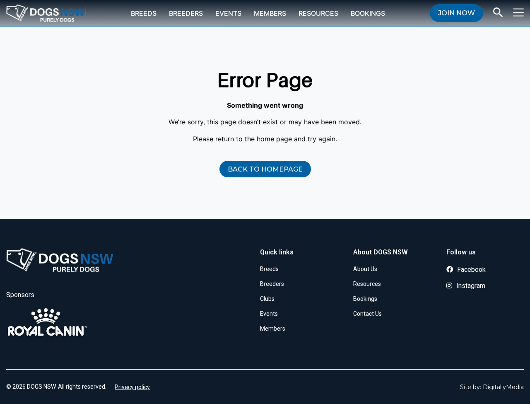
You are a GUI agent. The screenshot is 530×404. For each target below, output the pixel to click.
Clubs (267, 298)
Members (270, 13)
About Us (365, 269)
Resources (318, 13)
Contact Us (367, 313)
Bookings (368, 13)
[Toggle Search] (498, 12)
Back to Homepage (265, 169)
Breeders (186, 13)
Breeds (144, 13)
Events (228, 13)
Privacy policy (132, 387)
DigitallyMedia (503, 387)
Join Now (456, 13)
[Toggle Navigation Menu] (518, 12)
